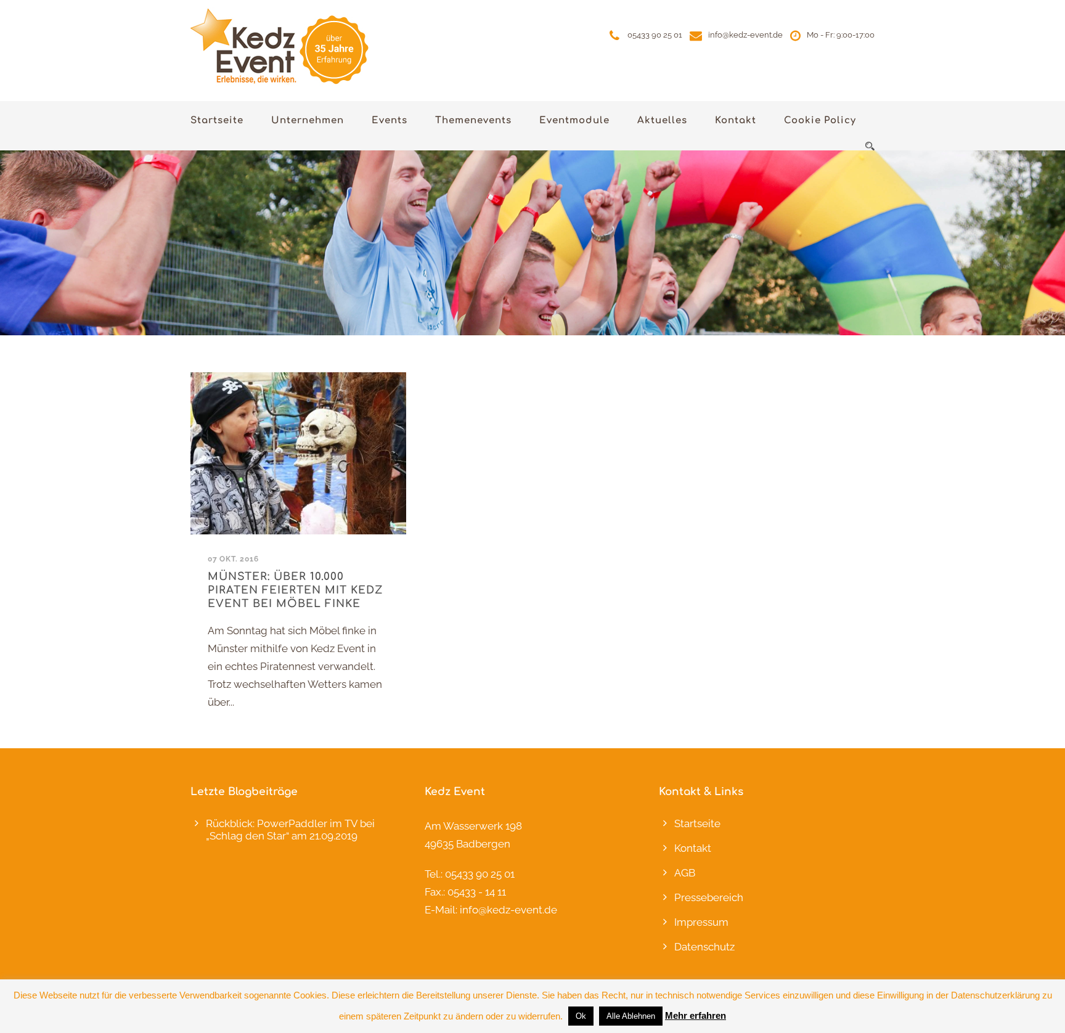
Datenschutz (704, 947)
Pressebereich (708, 897)
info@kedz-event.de (745, 34)
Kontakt (735, 120)
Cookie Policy (820, 120)
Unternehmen (307, 120)
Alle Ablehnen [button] (630, 1016)
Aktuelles (662, 120)
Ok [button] (581, 1016)
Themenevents (473, 120)
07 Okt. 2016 (233, 559)
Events (389, 120)
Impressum (701, 922)
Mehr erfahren (695, 1015)
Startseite (216, 120)
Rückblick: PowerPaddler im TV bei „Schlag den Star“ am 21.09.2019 (290, 829)
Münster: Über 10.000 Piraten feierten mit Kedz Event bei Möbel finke (295, 590)
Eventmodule (574, 120)
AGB (684, 873)
